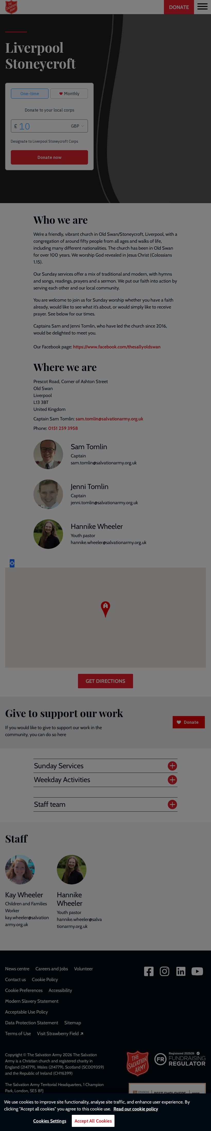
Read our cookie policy (135, 1108)
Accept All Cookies (93, 1121)
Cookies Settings (49, 1121)
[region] (105, 1112)
